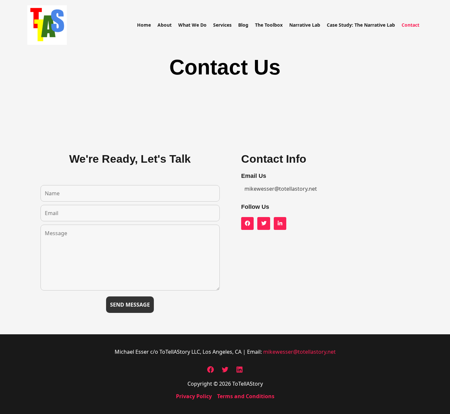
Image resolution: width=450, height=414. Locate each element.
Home (144, 25)
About (164, 25)
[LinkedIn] (239, 371)
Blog (243, 25)
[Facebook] (210, 371)
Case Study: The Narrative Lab (361, 25)
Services (222, 25)
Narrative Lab (304, 25)
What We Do (192, 25)
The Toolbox (269, 25)
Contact (410, 25)
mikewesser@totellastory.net (299, 351)
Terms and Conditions (245, 396)
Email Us (253, 176)
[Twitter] (225, 371)
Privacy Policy (194, 396)
